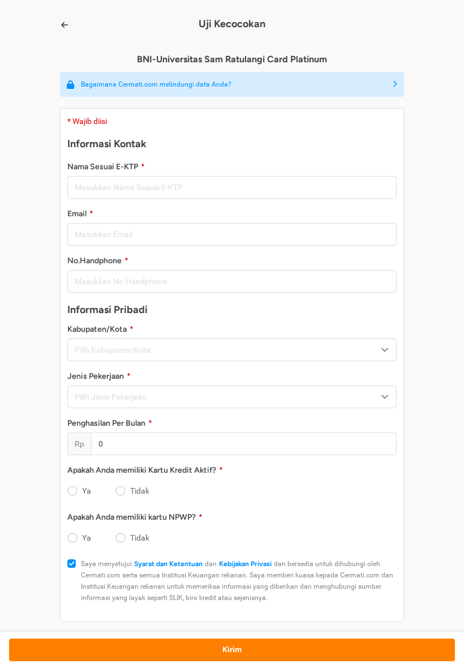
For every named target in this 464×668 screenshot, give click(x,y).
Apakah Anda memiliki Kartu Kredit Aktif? (141, 470)
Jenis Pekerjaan (95, 376)
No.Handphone (94, 261)
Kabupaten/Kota (97, 329)
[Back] (64, 25)
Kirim (232, 649)
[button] (232, 84)
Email (77, 214)
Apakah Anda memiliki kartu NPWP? (131, 517)
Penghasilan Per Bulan (106, 423)
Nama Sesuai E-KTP (102, 167)
